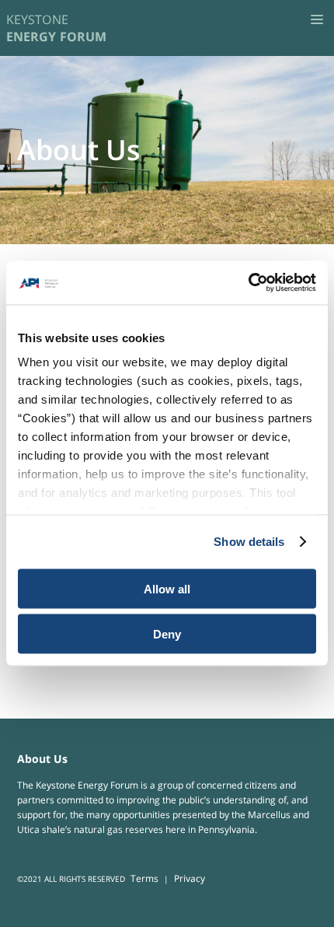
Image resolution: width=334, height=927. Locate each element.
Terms (144, 878)
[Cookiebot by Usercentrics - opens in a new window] (248, 283)
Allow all (167, 588)
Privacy (189, 878)
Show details (249, 541)
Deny (167, 634)
